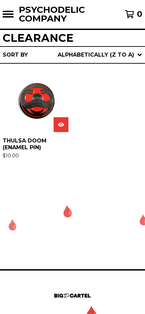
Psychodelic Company (52, 14)
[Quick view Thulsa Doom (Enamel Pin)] (61, 124)
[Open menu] (8, 14)
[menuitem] (72, 55)
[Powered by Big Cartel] (72, 296)
